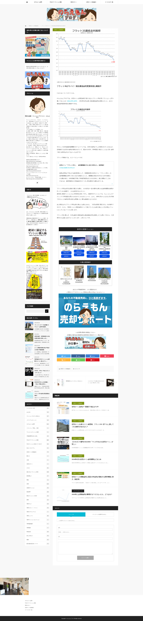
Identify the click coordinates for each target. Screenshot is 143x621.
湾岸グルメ (37, 503)
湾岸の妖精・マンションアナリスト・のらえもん (37, 116)
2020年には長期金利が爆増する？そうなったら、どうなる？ (92, 494)
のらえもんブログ (70, 618)
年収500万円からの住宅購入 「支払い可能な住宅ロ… (41, 383)
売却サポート (74, 2)
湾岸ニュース (37, 515)
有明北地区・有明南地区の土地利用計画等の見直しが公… (42, 337)
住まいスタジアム (37, 448)
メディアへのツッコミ (78, 490)
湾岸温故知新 (37, 523)
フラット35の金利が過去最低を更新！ (42, 394)
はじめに (37, 412)
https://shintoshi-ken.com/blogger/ (33, 161)
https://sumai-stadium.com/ (32, 166)
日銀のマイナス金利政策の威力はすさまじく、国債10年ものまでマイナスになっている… (42, 399)
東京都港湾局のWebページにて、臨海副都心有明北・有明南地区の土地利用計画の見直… (42, 342)
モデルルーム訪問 (38, 2)
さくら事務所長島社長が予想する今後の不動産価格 (42, 348)
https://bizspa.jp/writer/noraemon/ (33, 170)
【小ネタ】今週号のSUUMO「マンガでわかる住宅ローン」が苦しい (92, 443)
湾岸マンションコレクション (37, 519)
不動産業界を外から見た (37, 436)
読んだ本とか (37, 535)
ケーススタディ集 (109, 2)
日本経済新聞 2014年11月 (67, 167)
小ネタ (37, 468)
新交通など (37, 476)
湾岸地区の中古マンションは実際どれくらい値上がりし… (42, 360)
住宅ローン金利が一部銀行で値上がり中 (85, 407)
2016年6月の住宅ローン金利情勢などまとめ (86, 459)
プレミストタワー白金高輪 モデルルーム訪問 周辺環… (42, 325)
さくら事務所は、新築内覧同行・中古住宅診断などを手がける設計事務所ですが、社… (42, 353)
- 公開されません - (64, 532)
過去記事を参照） (72, 101)
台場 (37, 460)
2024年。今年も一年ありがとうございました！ (42, 371)
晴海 (37, 479)
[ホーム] (27, 2)
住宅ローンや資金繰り (91, 2)
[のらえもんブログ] (71, 20)
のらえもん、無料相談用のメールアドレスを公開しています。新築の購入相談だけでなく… (42, 365)
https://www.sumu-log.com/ (32, 175)
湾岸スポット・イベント (37, 507)
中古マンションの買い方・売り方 (37, 444)
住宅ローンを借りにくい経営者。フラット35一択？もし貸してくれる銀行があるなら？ (93, 425)
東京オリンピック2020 (37, 495)
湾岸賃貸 (37, 527)
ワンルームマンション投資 (37, 432)
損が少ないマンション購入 (37, 472)
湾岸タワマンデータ (37, 511)
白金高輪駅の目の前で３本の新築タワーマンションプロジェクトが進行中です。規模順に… (42, 331)
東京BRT (37, 491)
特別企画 (37, 531)
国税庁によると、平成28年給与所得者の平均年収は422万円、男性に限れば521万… (42, 388)
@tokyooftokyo (42, 156)
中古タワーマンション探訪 (56, 2)
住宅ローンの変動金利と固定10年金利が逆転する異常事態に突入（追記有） (93, 478)
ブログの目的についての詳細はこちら (34, 129)
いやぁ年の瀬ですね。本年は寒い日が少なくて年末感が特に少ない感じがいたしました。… (42, 376)
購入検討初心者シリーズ (37, 543)
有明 (37, 483)
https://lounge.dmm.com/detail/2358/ (34, 178)
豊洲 (37, 539)
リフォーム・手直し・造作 (37, 428)
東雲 (37, 499)
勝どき (37, 456)
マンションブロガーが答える (37, 416)
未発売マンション (37, 487)
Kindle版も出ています (31, 273)
